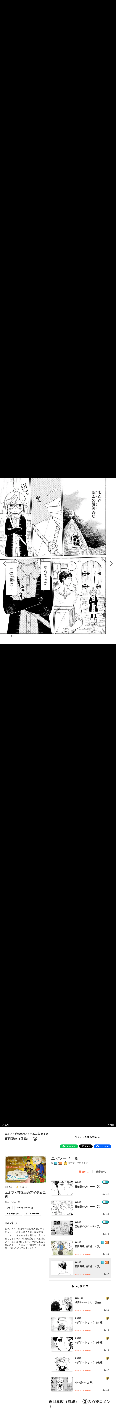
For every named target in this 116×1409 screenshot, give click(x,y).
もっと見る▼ (80, 1286)
